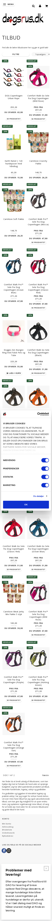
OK (26, 504)
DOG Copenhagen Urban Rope (14, 97)
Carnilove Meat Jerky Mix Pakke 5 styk (13, 613)
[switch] (45, 468)
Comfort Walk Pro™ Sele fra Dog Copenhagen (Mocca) (38, 222)
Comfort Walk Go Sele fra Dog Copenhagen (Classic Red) (14, 549)
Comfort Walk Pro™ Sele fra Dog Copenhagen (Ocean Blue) (14, 288)
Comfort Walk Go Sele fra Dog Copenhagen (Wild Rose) (38, 98)
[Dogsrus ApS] (23, 19)
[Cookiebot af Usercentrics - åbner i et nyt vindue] (37, 414)
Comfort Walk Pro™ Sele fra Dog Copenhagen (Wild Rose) (38, 615)
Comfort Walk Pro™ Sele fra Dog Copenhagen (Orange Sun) (13, 746)
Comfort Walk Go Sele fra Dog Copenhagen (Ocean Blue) (38, 549)
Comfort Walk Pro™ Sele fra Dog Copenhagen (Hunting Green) (38, 681)
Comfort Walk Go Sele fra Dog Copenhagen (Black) (38, 353)
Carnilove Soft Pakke (13, 219)
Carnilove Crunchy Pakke (38, 162)
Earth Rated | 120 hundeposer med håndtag (14, 164)
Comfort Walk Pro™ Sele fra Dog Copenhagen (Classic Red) (38, 288)
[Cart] (47, 5)
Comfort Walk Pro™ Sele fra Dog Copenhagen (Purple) (13, 680)
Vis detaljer (38, 496)
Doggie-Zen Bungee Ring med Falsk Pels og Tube (13, 353)
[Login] (40, 5)
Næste (45, 775)
